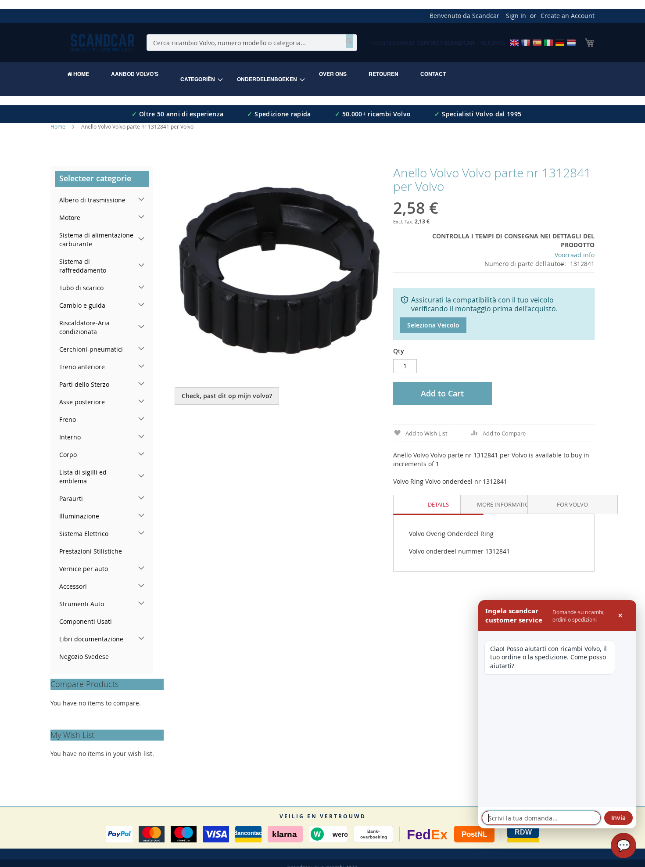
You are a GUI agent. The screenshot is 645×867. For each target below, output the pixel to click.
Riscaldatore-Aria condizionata (84, 327)
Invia (618, 817)
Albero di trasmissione (92, 200)
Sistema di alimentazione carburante (96, 239)
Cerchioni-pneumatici (91, 349)
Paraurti (71, 498)
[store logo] (103, 42)
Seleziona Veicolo (433, 325)
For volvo (572, 504)
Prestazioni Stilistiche (90, 551)
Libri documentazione (91, 639)
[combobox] (252, 42)
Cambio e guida (82, 305)
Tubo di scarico (81, 288)
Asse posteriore (82, 402)
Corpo (68, 454)
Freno (67, 419)
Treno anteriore (82, 367)
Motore (69, 217)
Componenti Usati (85, 621)
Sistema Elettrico (83, 533)
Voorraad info (575, 255)
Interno (70, 437)
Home (57, 126)
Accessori (73, 586)
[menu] (322, 79)
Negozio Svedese (84, 656)
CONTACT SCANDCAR (445, 43)
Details (438, 504)
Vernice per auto (83, 569)
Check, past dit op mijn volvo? (227, 396)
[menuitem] (78, 73)
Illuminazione (79, 516)
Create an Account (568, 15)
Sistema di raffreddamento (82, 265)
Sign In (516, 15)
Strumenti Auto (81, 604)
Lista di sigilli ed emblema (83, 476)
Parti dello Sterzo (84, 384)
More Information (505, 504)
